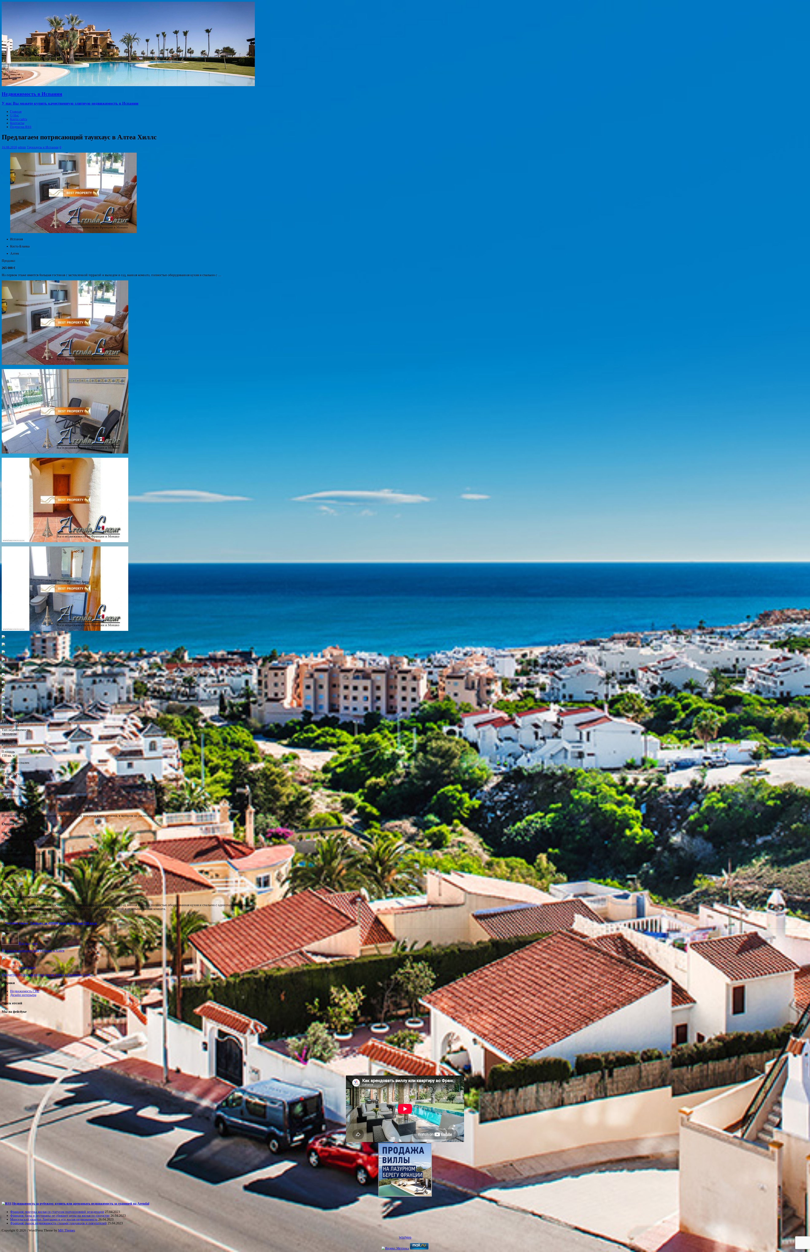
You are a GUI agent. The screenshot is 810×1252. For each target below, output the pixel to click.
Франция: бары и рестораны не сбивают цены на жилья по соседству (60, 1215)
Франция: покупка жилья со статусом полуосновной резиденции (57, 1212)
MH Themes (66, 1230)
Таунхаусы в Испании (43, 147)
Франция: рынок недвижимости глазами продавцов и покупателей (58, 1223)
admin (22, 147)
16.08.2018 (9, 147)
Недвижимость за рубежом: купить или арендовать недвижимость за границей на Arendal (80, 1203)
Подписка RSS (20, 127)
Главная (16, 111)
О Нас (14, 115)
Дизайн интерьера (23, 995)
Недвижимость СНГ (24, 991)
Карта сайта (18, 119)
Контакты (17, 123)
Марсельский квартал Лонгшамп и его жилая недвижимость (53, 1219)
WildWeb (405, 1237)
